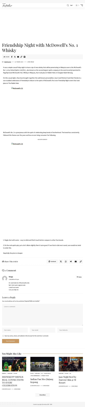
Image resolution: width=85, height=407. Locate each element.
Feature (10, 373)
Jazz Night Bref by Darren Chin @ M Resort (67, 379)
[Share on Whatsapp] (66, 261)
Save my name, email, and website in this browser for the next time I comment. (27, 336)
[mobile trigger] (81, 5)
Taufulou (7, 62)
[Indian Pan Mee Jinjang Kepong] (42, 364)
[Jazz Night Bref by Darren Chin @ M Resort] (71, 364)
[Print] (24, 56)
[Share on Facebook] (11, 56)
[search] (67, 5)
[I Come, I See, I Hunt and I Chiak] (7, 5)
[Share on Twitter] (14, 56)
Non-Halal (47, 373)
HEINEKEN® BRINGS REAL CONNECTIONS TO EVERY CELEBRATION (13, 381)
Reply (80, 277)
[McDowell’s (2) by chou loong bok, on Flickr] (42, 189)
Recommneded (35, 375)
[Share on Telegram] (71, 261)
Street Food (45, 375)
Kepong (37, 373)
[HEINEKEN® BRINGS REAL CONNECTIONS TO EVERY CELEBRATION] (14, 364)
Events (4, 373)
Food (15, 373)
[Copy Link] (21, 56)
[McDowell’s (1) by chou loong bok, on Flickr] (42, 108)
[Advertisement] (42, 25)
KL (42, 373)
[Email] (18, 56)
